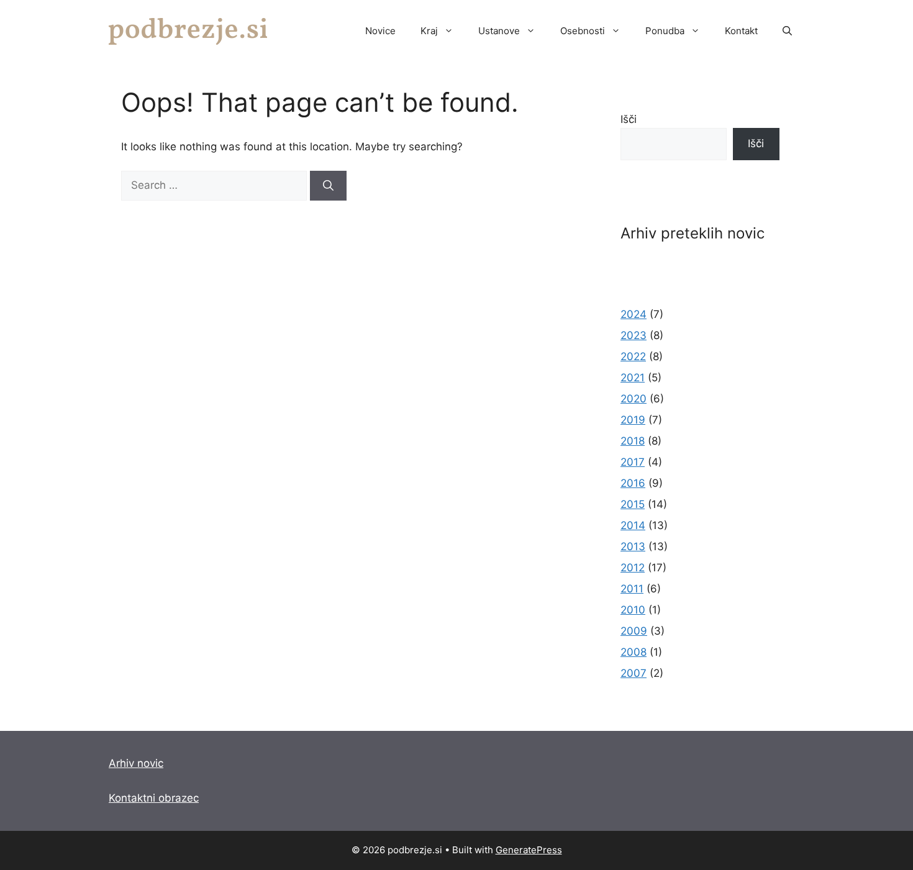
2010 (632, 610)
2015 (632, 504)
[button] (787, 31)
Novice (380, 31)
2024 (633, 314)
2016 (632, 483)
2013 (632, 546)
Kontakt (741, 31)
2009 (633, 631)
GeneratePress (529, 850)
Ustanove (499, 31)
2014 (632, 525)
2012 (632, 567)
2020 (633, 398)
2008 (633, 652)
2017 (632, 462)
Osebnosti (582, 31)
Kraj (429, 31)
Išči (628, 119)
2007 (633, 673)
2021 (632, 377)
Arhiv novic (136, 763)
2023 (633, 335)
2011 (631, 588)
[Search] (328, 186)
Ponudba (664, 31)
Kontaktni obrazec (154, 798)
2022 (633, 356)
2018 (632, 441)
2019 (632, 420)
